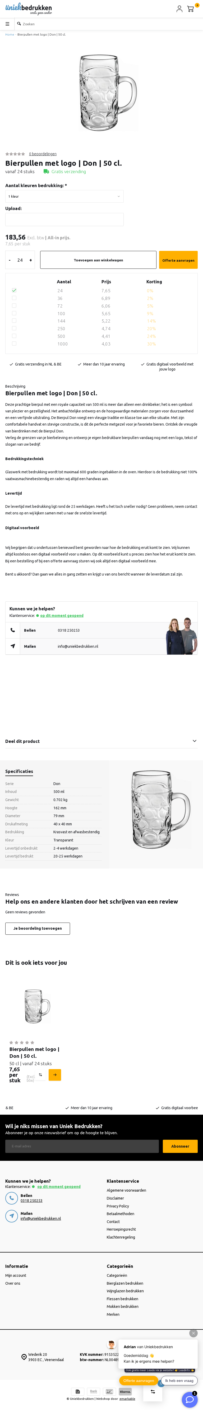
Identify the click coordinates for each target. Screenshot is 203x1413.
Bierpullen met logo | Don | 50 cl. (41, 34)
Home (9, 34)
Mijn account (15, 1275)
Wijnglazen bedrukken (125, 1291)
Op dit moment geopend (62, 615)
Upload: (13, 208)
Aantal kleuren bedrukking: (36, 185)
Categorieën (117, 1275)
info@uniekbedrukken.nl (78, 646)
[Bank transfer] (93, 1392)
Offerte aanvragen (178, 260)
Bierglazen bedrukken (125, 1283)
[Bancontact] (109, 1392)
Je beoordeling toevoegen (37, 928)
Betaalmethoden (120, 1214)
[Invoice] (77, 1392)
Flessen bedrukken (122, 1299)
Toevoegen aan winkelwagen (98, 260)
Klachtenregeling (121, 1237)
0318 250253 (69, 630)
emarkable (127, 1398)
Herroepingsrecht (121, 1229)
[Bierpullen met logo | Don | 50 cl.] (34, 1006)
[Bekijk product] (54, 1075)
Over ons (12, 1283)
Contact (113, 1222)
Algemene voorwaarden (126, 1190)
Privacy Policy (118, 1206)
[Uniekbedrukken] (28, 9)
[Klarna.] (125, 1392)
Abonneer (180, 1146)
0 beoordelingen (43, 154)
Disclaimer (115, 1198)
